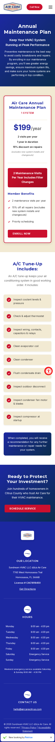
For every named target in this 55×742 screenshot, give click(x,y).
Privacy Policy (29, 727)
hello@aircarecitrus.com (27, 709)
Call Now (34, 7)
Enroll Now (22, 233)
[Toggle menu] (50, 7)
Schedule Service (22, 508)
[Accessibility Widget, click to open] (48, 371)
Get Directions (27, 589)
